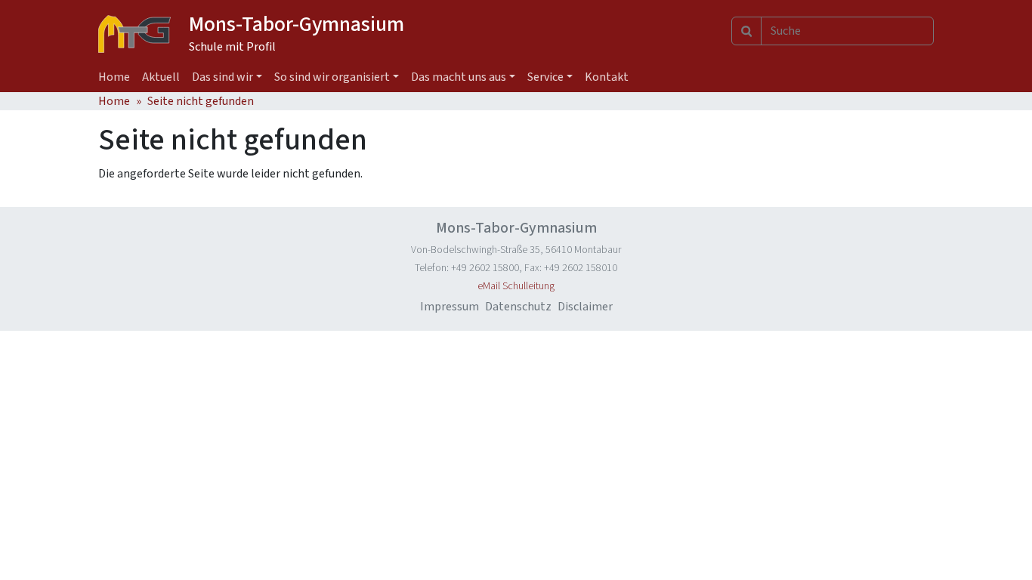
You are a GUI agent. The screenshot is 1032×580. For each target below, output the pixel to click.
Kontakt (607, 77)
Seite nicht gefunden (200, 101)
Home (114, 77)
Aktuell (161, 77)
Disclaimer (585, 306)
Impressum (449, 306)
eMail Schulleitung (516, 286)
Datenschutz (518, 306)
